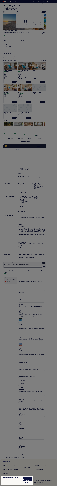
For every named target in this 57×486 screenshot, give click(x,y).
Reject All (27, 480)
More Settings (27, 482)
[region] (17, 480)
